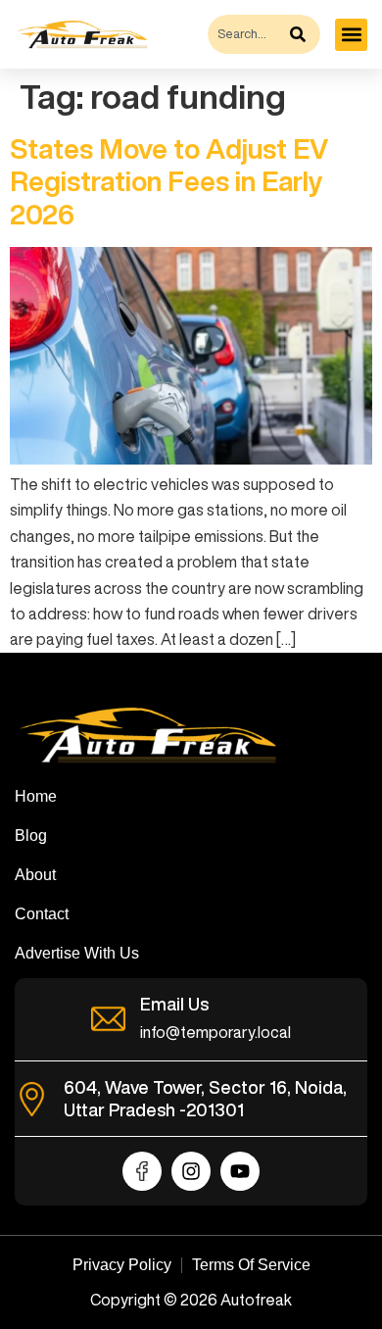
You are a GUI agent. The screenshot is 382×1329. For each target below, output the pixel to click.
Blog (31, 835)
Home (36, 796)
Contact (42, 914)
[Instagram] (191, 1171)
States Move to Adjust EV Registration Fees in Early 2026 (169, 181)
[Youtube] (240, 1171)
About (35, 874)
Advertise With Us (77, 953)
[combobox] (246, 34)
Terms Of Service (251, 1264)
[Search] (302, 34)
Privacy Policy (121, 1264)
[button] (351, 35)
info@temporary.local (215, 1032)
